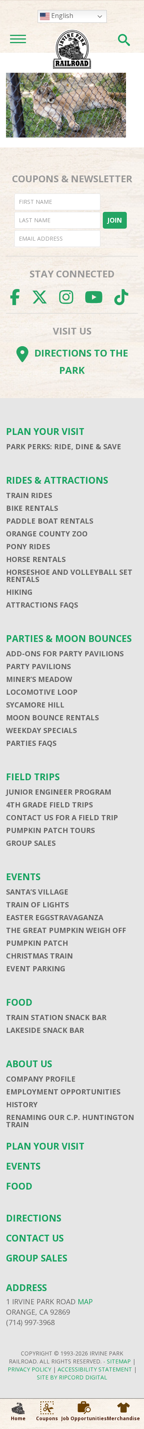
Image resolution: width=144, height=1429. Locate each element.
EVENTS (23, 876)
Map (85, 1301)
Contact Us (35, 1238)
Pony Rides (28, 546)
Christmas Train (39, 956)
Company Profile (41, 1079)
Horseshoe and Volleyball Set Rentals (69, 575)
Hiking (19, 592)
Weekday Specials (41, 730)
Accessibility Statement (95, 1369)
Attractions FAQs (42, 605)
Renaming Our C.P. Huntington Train (70, 1120)
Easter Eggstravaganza (54, 917)
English (61, 15)
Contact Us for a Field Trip (62, 817)
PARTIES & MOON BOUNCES (69, 638)
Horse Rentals (36, 559)
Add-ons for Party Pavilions (65, 653)
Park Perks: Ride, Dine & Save (63, 446)
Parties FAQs (31, 743)
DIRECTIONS (33, 1218)
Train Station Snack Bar (56, 1017)
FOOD (19, 1002)
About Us (29, 1063)
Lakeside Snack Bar (45, 1030)
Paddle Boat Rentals (49, 521)
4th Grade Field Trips (49, 804)
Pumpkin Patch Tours (50, 830)
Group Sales (31, 843)
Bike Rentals (32, 508)
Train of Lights (37, 904)
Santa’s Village (37, 892)
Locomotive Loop (42, 692)
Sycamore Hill (35, 705)
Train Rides (29, 495)
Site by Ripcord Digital (72, 1377)
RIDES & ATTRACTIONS (57, 480)
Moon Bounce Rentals (52, 717)
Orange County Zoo (47, 533)
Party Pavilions (38, 666)
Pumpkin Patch (37, 943)
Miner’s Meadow (39, 679)
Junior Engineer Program (58, 792)
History (22, 1104)
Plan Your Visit (45, 431)
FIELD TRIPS (33, 776)
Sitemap (119, 1361)
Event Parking (35, 968)
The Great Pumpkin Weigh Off (66, 930)
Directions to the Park (81, 361)
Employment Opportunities (63, 1091)
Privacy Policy (29, 1369)
